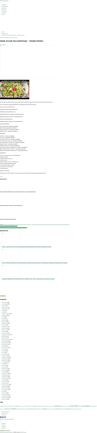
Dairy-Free (4, 9)
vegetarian (68, 408)
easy (21, 406)
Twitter (3, 428)
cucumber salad (23, 224)
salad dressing (5, 375)
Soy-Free (4, 379)
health (32, 406)
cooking (3, 312)
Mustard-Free (5, 360)
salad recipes (35, 408)
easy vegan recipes (24, 406)
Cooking (16, 406)
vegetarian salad (5, 395)
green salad (4, 331)
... (0, 406)
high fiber (58, 406)
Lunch (91, 406)
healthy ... (35, 406)
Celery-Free (4, 304)
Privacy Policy (5, 413)
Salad (14, 409)
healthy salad (46, 406)
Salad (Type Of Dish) (19, 408)
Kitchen (69, 406)
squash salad (4, 383)
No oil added (4, 362)
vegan (45, 408)
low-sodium (86, 406)
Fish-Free (4, 321)
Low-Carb (4, 12)
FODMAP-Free (5, 323)
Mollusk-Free (4, 358)
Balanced (2, 406)
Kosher (3, 345)
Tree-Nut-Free (5, 387)
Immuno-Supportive (6, 339)
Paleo (3, 14)
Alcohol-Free (4, 302)
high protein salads (6, 334)
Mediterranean (5, 357)
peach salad (4, 366)
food (28, 406)
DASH (3, 316)
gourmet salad (5, 329)
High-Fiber (4, 4)
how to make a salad (47, 224)
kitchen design (5, 344)
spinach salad (5, 381)
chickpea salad (5, 308)
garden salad (40, 224)
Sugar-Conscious (5, 384)
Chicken (10, 406)
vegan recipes (58, 408)
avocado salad (6, 224)
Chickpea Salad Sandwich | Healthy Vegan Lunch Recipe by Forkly (13, 227)
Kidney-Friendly (5, 342)
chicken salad (5, 307)
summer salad (66, 224)
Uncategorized (5, 389)
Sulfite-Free (4, 386)
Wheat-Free (4, 399)
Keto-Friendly (5, 6)
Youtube (3, 424)
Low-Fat (3, 352)
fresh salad (34, 224)
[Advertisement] (48, 23)
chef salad (4, 305)
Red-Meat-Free (5, 373)
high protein (63, 406)
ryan (16, 37)
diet (19, 406)
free (30, 406)
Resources (4, 414)
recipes (10, 408)
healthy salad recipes (52, 406)
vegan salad (4, 392)
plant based (94, 406)
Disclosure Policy (5, 411)
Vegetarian (4, 8)
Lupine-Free (4, 355)
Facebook (4, 423)
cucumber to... (29, 224)
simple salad (60, 224)
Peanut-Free (4, 368)
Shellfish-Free (5, 378)
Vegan (3, 391)
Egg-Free (4, 320)
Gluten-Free (4, 328)
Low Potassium (5, 347)
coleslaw (4, 310)
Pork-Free (4, 371)
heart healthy (4, 333)
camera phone (7, 406)
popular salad (54, 224)
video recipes (3, 44)
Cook (13, 406)
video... (72, 408)
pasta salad (4, 365)
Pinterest (4, 426)
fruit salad (4, 325)
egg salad (4, 318)
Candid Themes (23, 432)
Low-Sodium (4, 354)
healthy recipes (41, 406)
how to (66, 406)
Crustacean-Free (5, 313)
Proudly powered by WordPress (6, 432)
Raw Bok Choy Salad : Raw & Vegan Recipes (8, 226)
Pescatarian (4, 11)
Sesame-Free (4, 376)
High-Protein (4, 337)
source (1, 176)
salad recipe (30, 408)
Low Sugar (4, 349)
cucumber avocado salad (14, 224)
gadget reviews (5, 326)
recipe (6, 408)
